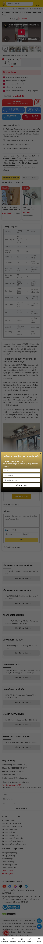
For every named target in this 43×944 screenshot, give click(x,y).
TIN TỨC (30, 941)
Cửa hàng (21, 941)
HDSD (39, 941)
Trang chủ (4, 941)
